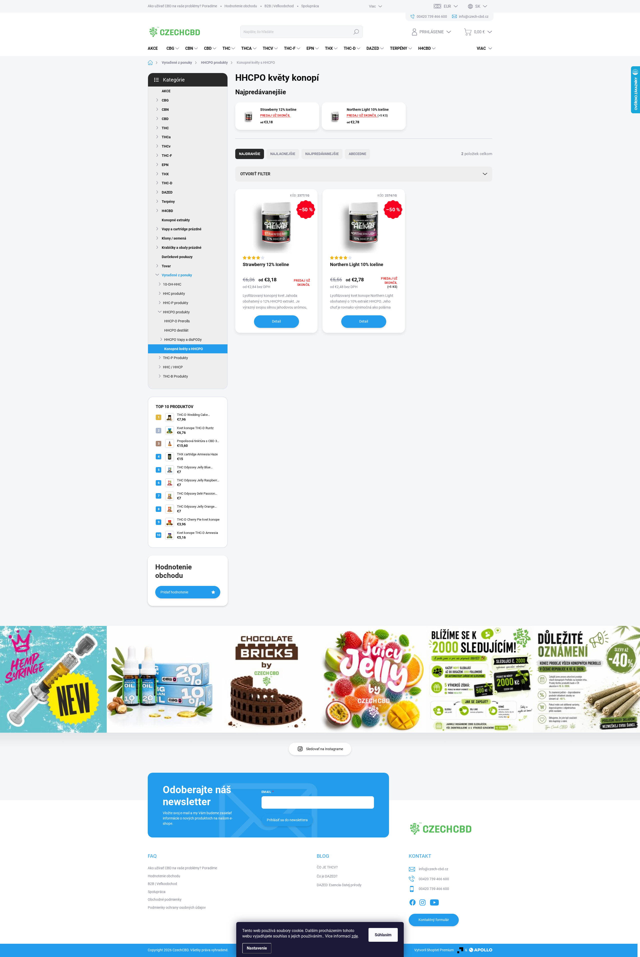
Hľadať (356, 32)
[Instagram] (422, 901)
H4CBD (167, 211)
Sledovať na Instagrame (324, 749)
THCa (166, 137)
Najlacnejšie (282, 154)
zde (355, 936)
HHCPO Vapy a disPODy (183, 340)
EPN (165, 165)
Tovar (166, 266)
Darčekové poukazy (177, 257)
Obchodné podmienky (165, 899)
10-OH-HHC (172, 284)
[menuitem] (155, 48)
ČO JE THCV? (327, 867)
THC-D (167, 183)
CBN (165, 110)
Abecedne (357, 154)
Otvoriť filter (255, 174)
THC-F (167, 156)
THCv (166, 146)
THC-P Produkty (175, 358)
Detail (276, 321)
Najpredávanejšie (322, 154)
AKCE (166, 91)
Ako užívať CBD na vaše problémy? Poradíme (182, 6)
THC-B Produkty (175, 376)
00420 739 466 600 (434, 879)
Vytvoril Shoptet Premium (434, 950)
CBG (165, 100)
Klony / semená (174, 238)
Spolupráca (310, 6)
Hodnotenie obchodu (240, 6)
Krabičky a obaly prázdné (182, 248)
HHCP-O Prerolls (177, 321)
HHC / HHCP (173, 367)
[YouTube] (434, 901)
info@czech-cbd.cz (433, 869)
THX (165, 174)
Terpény (168, 202)
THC (165, 128)
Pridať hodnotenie (174, 592)
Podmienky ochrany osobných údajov (177, 907)
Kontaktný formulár (433, 920)
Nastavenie (257, 948)
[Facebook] (412, 901)
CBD (165, 119)
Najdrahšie (249, 154)
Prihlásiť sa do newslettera (287, 820)
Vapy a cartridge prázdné (182, 229)
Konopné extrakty (176, 220)
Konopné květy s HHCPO (183, 349)
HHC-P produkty (175, 303)
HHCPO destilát (176, 330)
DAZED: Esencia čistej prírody (339, 885)
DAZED (167, 192)
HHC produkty (174, 294)
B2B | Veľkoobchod (279, 6)
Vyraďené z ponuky (177, 275)
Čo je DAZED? (327, 876)
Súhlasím (383, 934)
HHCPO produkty (176, 312)
